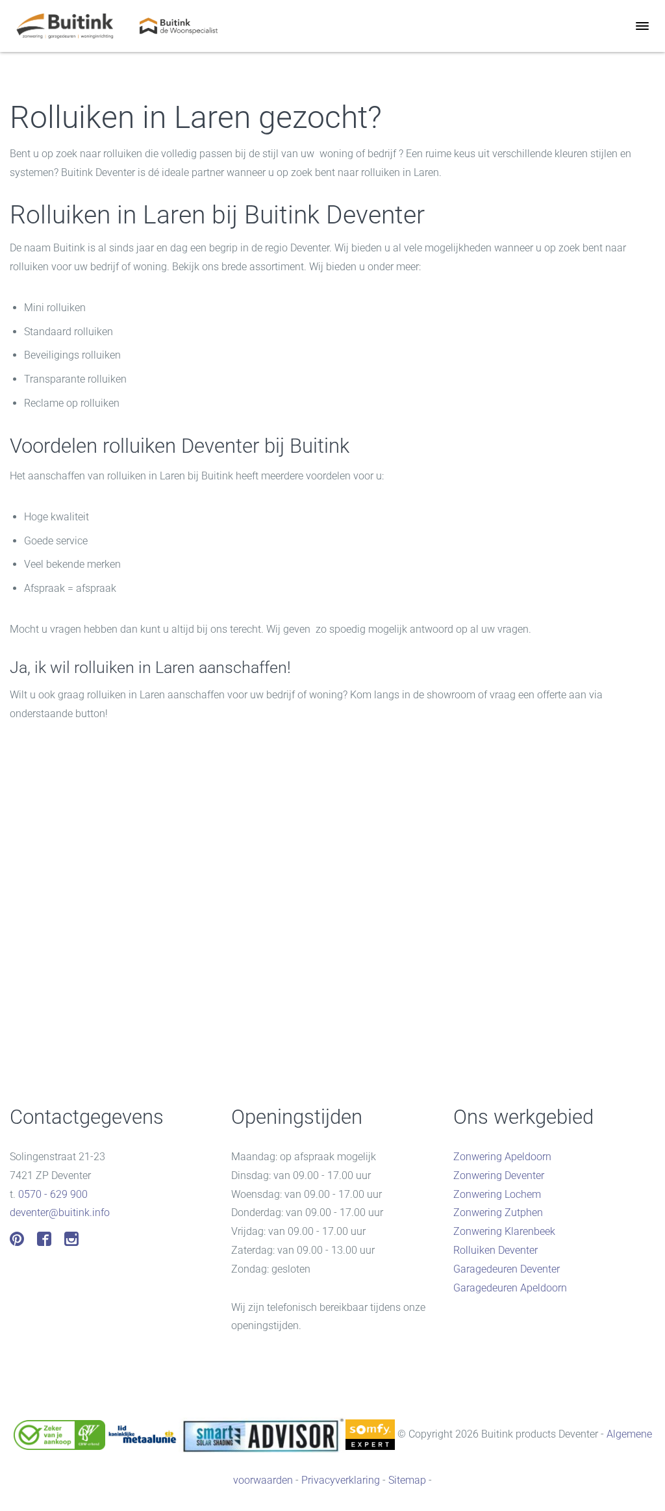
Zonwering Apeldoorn (502, 1156)
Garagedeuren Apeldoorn (510, 1288)
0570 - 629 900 (53, 1194)
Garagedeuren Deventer (506, 1269)
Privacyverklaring (340, 1480)
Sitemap (407, 1480)
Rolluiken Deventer (495, 1250)
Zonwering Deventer (498, 1175)
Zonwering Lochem (497, 1194)
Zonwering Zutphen (498, 1212)
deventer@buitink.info (60, 1212)
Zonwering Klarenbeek (504, 1231)
